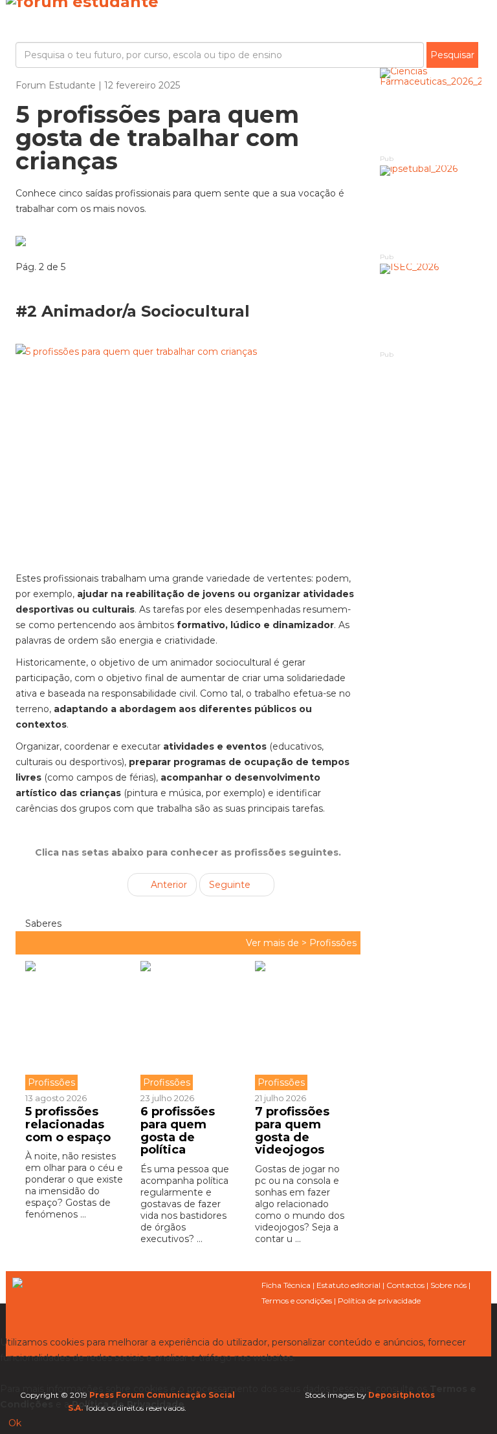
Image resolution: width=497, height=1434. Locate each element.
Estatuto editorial (348, 1285)
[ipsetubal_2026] (431, 207)
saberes (42, 923)
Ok (14, 1423)
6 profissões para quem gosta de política (177, 1130)
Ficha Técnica (286, 1285)
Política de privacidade (379, 1300)
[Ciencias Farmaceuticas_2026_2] (431, 110)
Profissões (333, 943)
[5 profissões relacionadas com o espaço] (78, 1025)
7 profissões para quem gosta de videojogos (292, 1130)
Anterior (167, 885)
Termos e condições (296, 1300)
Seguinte (231, 885)
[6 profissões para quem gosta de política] (188, 1025)
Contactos (405, 1285)
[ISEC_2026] (431, 306)
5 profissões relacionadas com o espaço (68, 1124)
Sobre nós (448, 1285)
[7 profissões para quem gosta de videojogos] (303, 1025)
